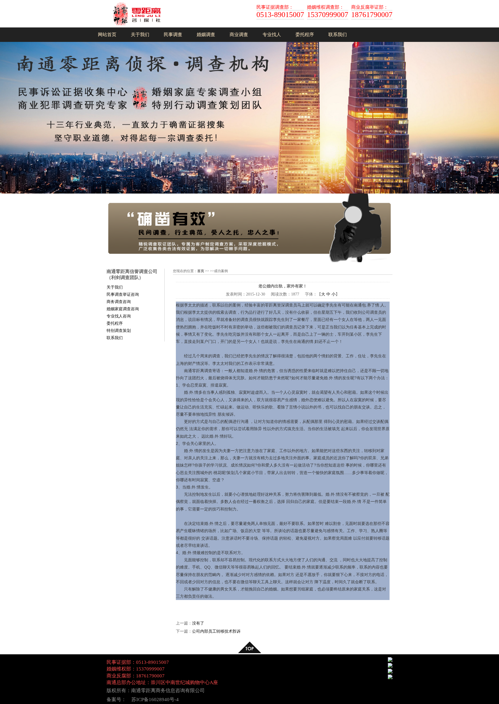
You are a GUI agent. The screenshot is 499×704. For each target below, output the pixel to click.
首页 (200, 271)
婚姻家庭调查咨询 (123, 309)
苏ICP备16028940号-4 (155, 699)
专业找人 (271, 34)
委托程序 (304, 34)
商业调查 (239, 34)
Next (493, 114)
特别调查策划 (119, 330)
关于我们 (140, 34)
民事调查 (173, 34)
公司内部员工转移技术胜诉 (216, 631)
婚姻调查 (206, 34)
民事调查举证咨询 (123, 294)
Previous (5, 114)
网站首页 (107, 34)
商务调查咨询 (119, 302)
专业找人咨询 (119, 316)
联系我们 (337, 34)
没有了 (198, 623)
